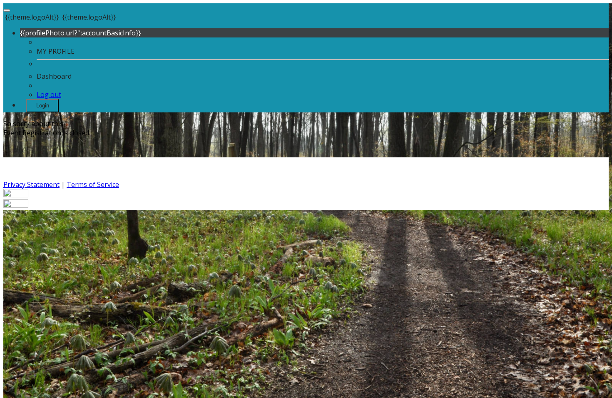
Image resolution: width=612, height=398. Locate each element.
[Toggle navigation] (6, 10)
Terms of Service (93, 184)
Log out (49, 94)
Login (42, 105)
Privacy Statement (31, 184)
